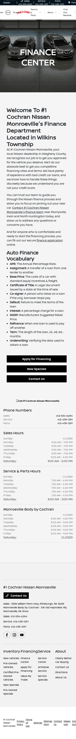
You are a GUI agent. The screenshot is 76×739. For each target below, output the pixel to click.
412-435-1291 (65, 419)
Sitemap (38, 722)
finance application (50, 240)
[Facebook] (6, 634)
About (60, 651)
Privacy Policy (20, 723)
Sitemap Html (48, 723)
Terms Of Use (29, 722)
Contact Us (37, 379)
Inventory (11, 651)
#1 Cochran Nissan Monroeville (9, 722)
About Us (60, 677)
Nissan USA (67, 723)
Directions (61, 672)
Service (44, 651)
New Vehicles (11, 658)
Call (38, 400)
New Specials (36, 369)
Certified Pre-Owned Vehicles (11, 675)
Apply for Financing (36, 359)
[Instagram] (14, 634)
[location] (69, 2)
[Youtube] (21, 634)
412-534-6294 (64, 415)
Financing (29, 651)
